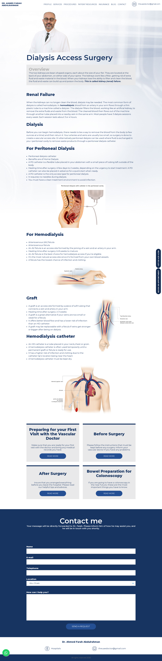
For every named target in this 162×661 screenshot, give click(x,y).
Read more (52, 456)
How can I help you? (37, 592)
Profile (48, 4)
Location (31, 579)
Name (29, 547)
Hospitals (56, 648)
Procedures (70, 4)
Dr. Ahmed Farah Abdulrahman (12, 4)
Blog (113, 4)
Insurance (104, 4)
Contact (122, 4)
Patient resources (87, 4)
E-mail (29, 557)
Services (57, 4)
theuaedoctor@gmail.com (112, 648)
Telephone (32, 568)
